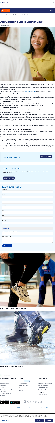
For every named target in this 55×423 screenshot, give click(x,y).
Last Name (4, 194)
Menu (51, 10)
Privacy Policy (30, 417)
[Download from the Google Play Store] (15, 402)
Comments (4, 236)
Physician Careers (23, 385)
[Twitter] (36, 402)
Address (4, 205)
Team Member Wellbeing (44, 389)
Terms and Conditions (18, 417)
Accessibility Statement (43, 413)
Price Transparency (31, 413)
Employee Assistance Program (45, 383)
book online (34, 407)
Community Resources (5, 393)
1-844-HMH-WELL (44, 407)
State (3, 215)
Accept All (39, 420)
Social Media (3, 385)
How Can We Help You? (7, 225)
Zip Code (4, 220)
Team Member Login (43, 387)
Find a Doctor (5, 10)
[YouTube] (38, 402)
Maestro (21, 390)
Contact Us (2, 387)
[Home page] (1, 15)
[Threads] (33, 402)
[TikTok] (41, 402)
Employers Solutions (43, 394)
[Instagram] (28, 402)
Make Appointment (46, 156)
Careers (21, 381)
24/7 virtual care (20, 407)
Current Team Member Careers (45, 381)
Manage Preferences (6, 420)
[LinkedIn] (30, 402)
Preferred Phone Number (7, 231)
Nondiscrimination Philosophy (18, 413)
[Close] (52, 415)
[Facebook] (25, 402)
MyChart (29, 407)
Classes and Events (4, 383)
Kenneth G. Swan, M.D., (30, 91)
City (3, 210)
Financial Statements (4, 413)
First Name (4, 189)
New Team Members (43, 385)
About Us (2, 381)
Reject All (49, 420)
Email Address (5, 199)
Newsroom (2, 395)
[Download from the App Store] (4, 402)
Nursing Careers (23, 383)
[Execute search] (54, 6)
